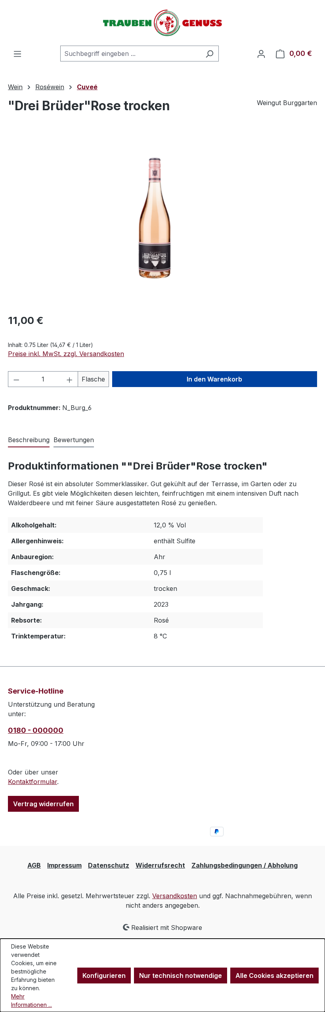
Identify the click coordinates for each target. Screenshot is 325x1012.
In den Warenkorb (214, 379)
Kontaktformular (32, 782)
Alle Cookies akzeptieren (274, 975)
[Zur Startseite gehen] (162, 23)
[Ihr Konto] (261, 53)
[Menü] (17, 53)
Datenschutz (108, 865)
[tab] (29, 440)
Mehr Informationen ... (31, 1000)
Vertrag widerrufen (43, 804)
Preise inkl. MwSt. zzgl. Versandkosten (66, 354)
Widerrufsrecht (160, 865)
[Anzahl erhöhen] (69, 379)
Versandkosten (174, 896)
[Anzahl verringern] (16, 379)
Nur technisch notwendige (180, 975)
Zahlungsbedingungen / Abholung (244, 865)
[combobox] (130, 53)
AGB (34, 865)
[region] (162, 221)
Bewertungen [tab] (74, 440)
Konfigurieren (104, 975)
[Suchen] (209, 53)
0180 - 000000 (35, 730)
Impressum (64, 865)
